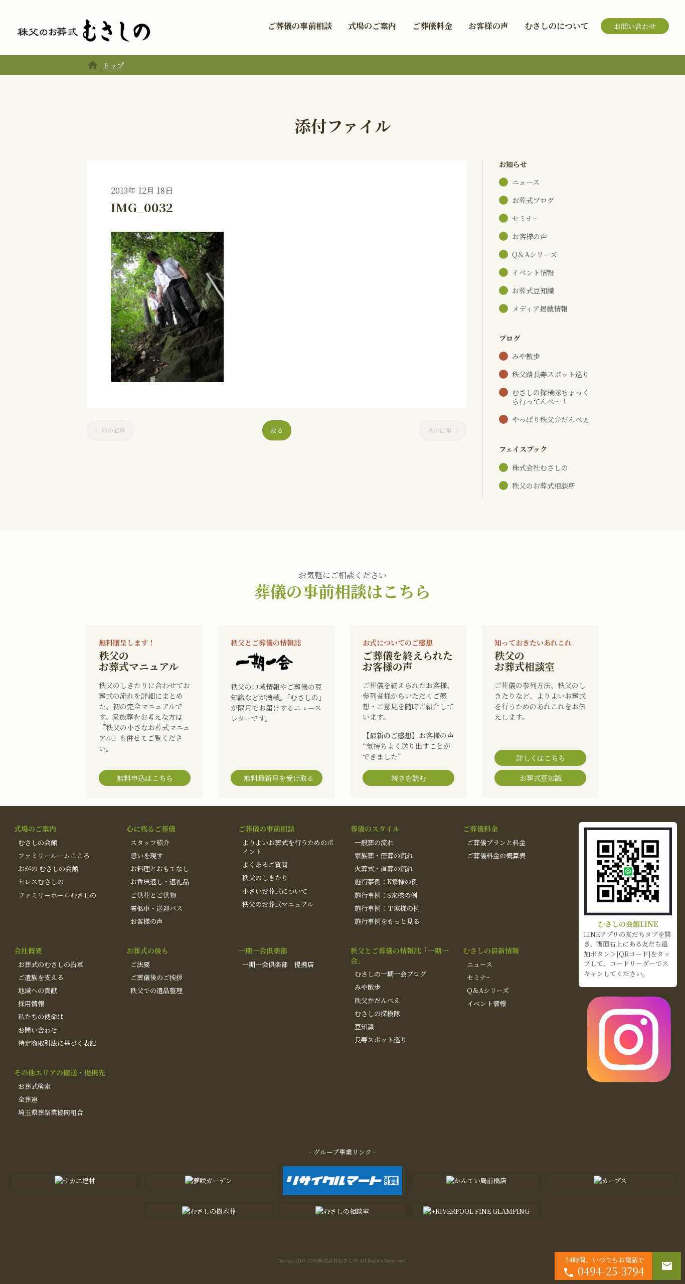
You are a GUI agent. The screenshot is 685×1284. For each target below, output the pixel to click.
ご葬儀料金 (432, 26)
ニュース (526, 182)
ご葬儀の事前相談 (300, 26)
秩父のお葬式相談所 (543, 485)
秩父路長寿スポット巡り (550, 374)
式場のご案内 (372, 26)
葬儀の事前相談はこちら (342, 590)
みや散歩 (526, 356)
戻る (277, 430)
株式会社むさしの (540, 467)
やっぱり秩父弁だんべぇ (550, 419)
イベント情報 (533, 272)
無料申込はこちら (145, 778)
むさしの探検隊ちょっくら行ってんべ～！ (550, 396)
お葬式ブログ (533, 200)
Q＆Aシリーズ (534, 254)
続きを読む (408, 778)
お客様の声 (488, 26)
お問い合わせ (635, 26)
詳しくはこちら (540, 758)
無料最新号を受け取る (279, 778)
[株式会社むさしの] (83, 31)
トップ (113, 65)
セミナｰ (524, 218)
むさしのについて (557, 26)
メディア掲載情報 (540, 308)
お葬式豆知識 (533, 290)
